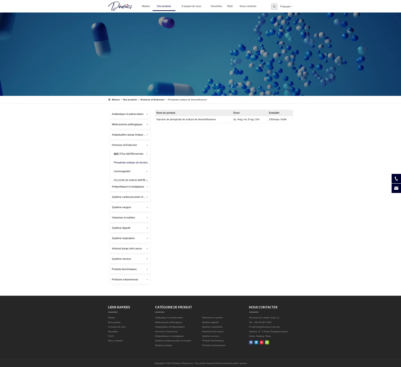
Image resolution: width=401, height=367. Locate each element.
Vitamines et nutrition (123, 217)
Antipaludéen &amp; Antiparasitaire (131, 134)
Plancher (219, 363)
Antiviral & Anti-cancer (213, 331)
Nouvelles (113, 331)
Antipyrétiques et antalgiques (128, 186)
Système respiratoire (123, 238)
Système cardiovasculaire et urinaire (131, 197)
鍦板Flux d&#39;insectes (128, 153)
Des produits (114, 322)
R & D (111, 336)
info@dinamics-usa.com (268, 327)
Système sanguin (121, 207)
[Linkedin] (256, 342)
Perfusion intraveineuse (125, 279)
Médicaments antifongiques (127, 124)
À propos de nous (117, 327)
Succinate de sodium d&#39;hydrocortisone (133, 180)
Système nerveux (121, 259)
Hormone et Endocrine (124, 145)
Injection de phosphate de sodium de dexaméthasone (186, 119)
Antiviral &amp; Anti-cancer (127, 248)
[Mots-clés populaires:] (274, 7)
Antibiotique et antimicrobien (127, 114)
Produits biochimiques (124, 269)
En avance (241, 363)
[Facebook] (251, 342)
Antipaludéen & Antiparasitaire (170, 327)
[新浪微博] (262, 342)
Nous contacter (115, 340)
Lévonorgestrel (122, 171)
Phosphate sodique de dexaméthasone (133, 162)
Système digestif (121, 228)
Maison (111, 317)
